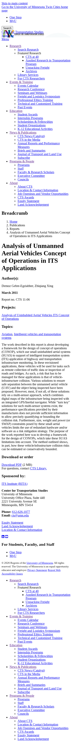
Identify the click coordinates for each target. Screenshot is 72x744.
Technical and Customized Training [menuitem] (40, 103)
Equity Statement (12, 522)
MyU (13, 21)
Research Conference (31, 623)
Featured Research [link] (29, 53)
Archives (31, 605)
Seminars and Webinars (32, 627)
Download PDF (12, 464)
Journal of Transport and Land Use (40, 688)
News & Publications (23, 666)
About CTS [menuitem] (25, 186)
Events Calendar (28, 620)
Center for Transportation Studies (22, 32)
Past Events (25, 641)
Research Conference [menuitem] (31, 89)
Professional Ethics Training (35, 634)
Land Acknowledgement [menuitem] (33, 204)
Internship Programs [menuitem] (30, 118)
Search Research (28, 584)
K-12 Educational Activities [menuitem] (35, 129)
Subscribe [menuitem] (24, 157)
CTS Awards (26, 731)
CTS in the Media (29, 674)
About (14, 717)
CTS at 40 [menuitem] (32, 56)
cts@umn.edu (20, 515)
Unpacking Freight (37, 602)
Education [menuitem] (16, 111)
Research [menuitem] (15, 46)
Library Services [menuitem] (28, 75)
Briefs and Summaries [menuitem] (31, 150)
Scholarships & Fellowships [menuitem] (35, 121)
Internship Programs (30, 652)
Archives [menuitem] (31, 71)
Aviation (7, 334)
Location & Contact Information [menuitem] (38, 190)
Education (16, 645)
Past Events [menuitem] (25, 107)
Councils (23, 713)
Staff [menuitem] (21, 168)
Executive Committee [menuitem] (31, 175)
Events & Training (21, 616)
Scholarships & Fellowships (35, 656)
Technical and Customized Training (40, 638)
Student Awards (28, 648)
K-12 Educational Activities (35, 663)
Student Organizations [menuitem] (32, 125)
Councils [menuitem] (23, 179)
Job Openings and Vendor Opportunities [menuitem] (43, 193)
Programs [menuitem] (24, 165)
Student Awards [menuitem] (28, 114)
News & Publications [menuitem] (23, 132)
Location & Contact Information (22, 530)
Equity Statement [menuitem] (28, 201)
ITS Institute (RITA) (14, 483)
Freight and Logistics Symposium (39, 630)
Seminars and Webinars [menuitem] (32, 93)
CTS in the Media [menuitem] (29, 139)
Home (13, 221)
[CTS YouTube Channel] (6, 536)
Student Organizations (32, 659)
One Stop (16, 17)
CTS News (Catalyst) (31, 670)
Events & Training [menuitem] (21, 82)
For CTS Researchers (31, 612)
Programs (24, 699)
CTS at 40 (32, 591)
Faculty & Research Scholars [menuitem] (36, 172)
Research (15, 580)
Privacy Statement (37, 570)
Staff (21, 703)
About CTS (25, 721)
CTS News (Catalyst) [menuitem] (31, 136)
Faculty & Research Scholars (36, 706)
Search (7, 28)
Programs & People (22, 695)
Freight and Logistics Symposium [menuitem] (39, 96)
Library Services (28, 609)
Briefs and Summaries (31, 685)
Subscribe (8, 35)
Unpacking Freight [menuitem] (37, 67)
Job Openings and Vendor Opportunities (43, 728)
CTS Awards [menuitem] (26, 197)
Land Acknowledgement (17, 526)
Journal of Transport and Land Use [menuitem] (40, 154)
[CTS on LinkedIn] (3, 536)
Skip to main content (15, 3)
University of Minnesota (40, 562)
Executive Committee (31, 710)
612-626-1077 (21, 511)
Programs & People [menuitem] (22, 161)
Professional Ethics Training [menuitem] (35, 100)
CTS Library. (38, 468)
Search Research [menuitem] (28, 49)
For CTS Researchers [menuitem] (31, 78)
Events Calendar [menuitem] (28, 85)
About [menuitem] (14, 183)
